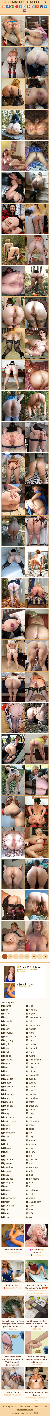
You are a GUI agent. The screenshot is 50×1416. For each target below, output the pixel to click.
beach (7, 1029)
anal (6, 1010)
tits (30, 1186)
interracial (9, 1206)
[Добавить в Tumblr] (41, 6)
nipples (32, 1044)
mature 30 (33, 1075)
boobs (7, 1063)
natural (32, 1040)
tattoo (31, 1171)
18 (34, 956)
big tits (7, 1044)
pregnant (33, 1106)
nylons (31, 1056)
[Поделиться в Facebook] (8, 6)
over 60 (32, 1086)
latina (7, 1217)
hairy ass (8, 1179)
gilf (5, 1156)
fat (5, 1140)
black (6, 1052)
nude (31, 1052)
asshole (8, 1021)
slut (30, 1156)
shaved (32, 1140)
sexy (30, 1136)
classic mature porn (13, 1086)
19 (39, 956)
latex (6, 1213)
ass (6, 1017)
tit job (31, 1182)
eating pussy (10, 1121)
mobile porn (34, 1025)
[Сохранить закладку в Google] (12, 6)
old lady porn (35, 1060)
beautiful (8, 1033)
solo (30, 1163)
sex (30, 1133)
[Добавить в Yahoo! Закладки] (24, 10)
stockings (33, 1167)
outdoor (32, 1071)
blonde (7, 1056)
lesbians (32, 1010)
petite (31, 1102)
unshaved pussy (36, 1190)
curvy (6, 1113)
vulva (31, 1206)
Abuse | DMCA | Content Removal (18, 1406)
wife (30, 1213)
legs (30, 1006)
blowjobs (8, 1060)
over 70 (32, 1090)
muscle (32, 1036)
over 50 (32, 1083)
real (30, 1117)
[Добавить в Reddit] (33, 6)
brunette (8, 1075)
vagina (31, 1198)
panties (32, 1094)
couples (8, 1098)
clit (5, 1090)
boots (7, 1067)
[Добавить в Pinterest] (28, 6)
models (32, 1029)
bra (5, 1071)
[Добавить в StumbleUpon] (37, 6)
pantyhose (33, 1098)
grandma (8, 1167)
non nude (33, 1048)
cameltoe (8, 1079)
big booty (8, 1040)
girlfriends (9, 1159)
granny (7, 1171)
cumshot (8, 1106)
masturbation (35, 1017)
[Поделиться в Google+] (16, 6)
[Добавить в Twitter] (45, 6)
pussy (31, 1113)
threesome (33, 1179)
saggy (31, 1125)
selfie (31, 1129)
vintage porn (34, 1202)
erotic (7, 1129)
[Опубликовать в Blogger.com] (3, 6)
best (6, 1036)
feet (6, 1144)
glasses (8, 1163)
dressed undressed (13, 1117)
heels (7, 1186)
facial (6, 1136)
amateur (8, 1006)
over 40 (32, 1079)
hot (5, 1194)
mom (31, 1033)
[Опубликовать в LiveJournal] (24, 6)
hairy (6, 1175)
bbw (6, 1025)
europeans (9, 1133)
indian (7, 1202)
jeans (7, 1209)
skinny (31, 1152)
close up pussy (11, 1094)
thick (30, 1175)
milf (30, 1021)
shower (32, 1144)
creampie (8, 1102)
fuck (6, 1152)
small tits (32, 1159)
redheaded (33, 1121)
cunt (6, 1109)
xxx (30, 1217)
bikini (6, 1048)
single (31, 1148)
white (31, 1209)
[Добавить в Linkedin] (20, 6)
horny (7, 1190)
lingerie (32, 1013)
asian (7, 1013)
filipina (7, 1148)
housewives (10, 1198)
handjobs (8, 1182)
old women (34, 1063)
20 (45, 956)
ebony (7, 1125)
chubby (7, 1083)
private (31, 1109)
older (31, 1067)
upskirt (31, 1194)
